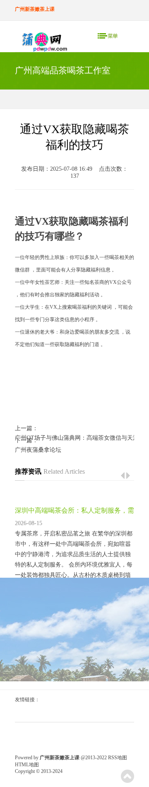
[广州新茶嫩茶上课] (41, 42)
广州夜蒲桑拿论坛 (38, 450)
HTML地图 (27, 765)
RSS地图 (117, 757)
